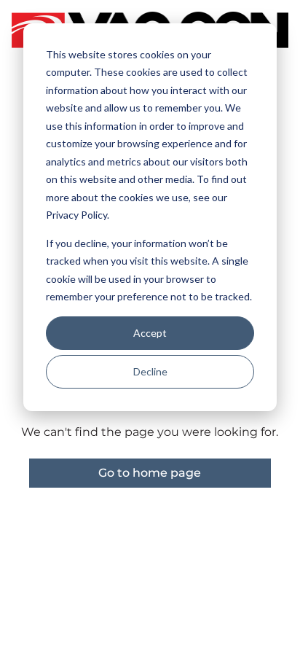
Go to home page (149, 473)
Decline (150, 371)
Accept (150, 333)
